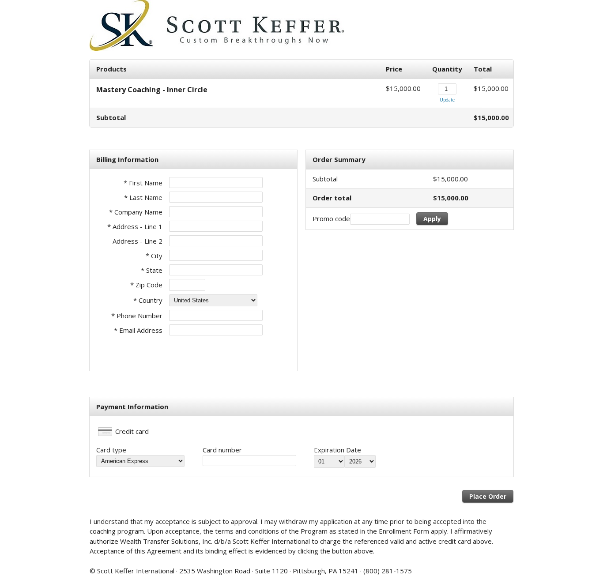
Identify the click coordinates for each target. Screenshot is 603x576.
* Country (147, 300)
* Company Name (135, 211)
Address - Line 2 (137, 241)
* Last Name (143, 197)
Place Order (487, 496)
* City (154, 255)
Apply (432, 219)
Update (447, 100)
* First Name (143, 182)
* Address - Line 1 (134, 226)
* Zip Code (146, 284)
